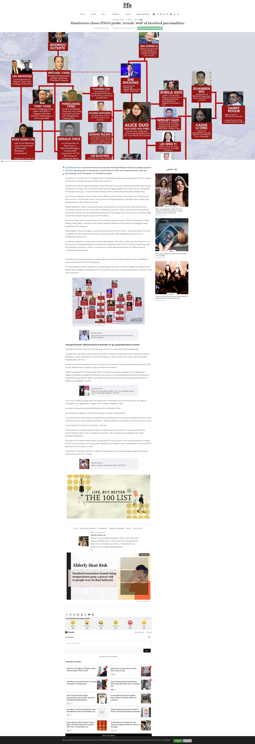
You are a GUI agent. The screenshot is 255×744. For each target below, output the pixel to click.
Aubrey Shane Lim (102, 28)
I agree (177, 741)
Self (103, 14)
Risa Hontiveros (88, 528)
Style (82, 14)
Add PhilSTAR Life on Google (149, 28)
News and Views (143, 14)
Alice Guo (138, 528)
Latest (128, 20)
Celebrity (116, 14)
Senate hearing (116, 528)
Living (93, 14)
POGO (69, 170)
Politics (137, 20)
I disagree (187, 741)
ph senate (102, 528)
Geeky (128, 14)
